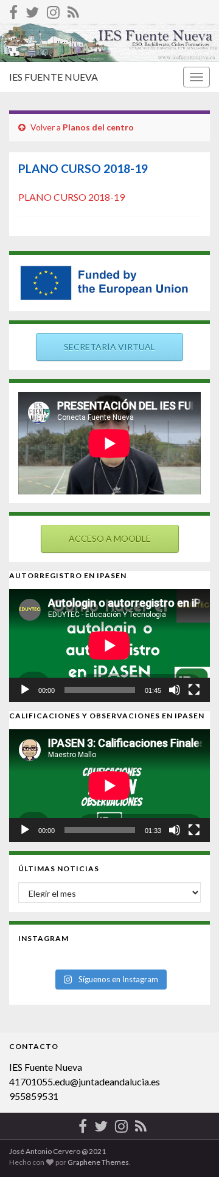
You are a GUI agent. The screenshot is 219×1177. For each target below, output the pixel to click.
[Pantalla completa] (194, 690)
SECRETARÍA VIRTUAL (109, 347)
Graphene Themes (98, 1162)
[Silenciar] (175, 690)
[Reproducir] (25, 690)
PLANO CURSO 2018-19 (71, 197)
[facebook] (13, 10)
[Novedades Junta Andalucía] (73, 10)
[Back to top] (191, 1150)
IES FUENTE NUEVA (53, 77)
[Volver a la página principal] (109, 42)
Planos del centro (98, 127)
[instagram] (53, 10)
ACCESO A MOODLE (110, 538)
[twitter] (32, 10)
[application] (109, 645)
